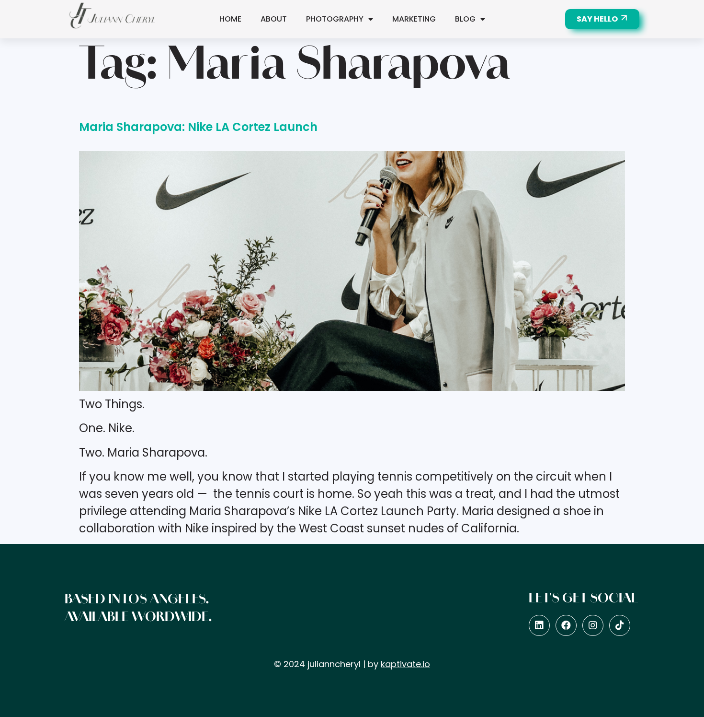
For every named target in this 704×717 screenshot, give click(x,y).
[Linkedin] (539, 625)
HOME (230, 18)
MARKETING (414, 18)
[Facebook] (566, 625)
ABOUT (274, 18)
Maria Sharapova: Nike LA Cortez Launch (198, 127)
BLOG (465, 18)
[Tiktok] (619, 625)
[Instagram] (592, 625)
